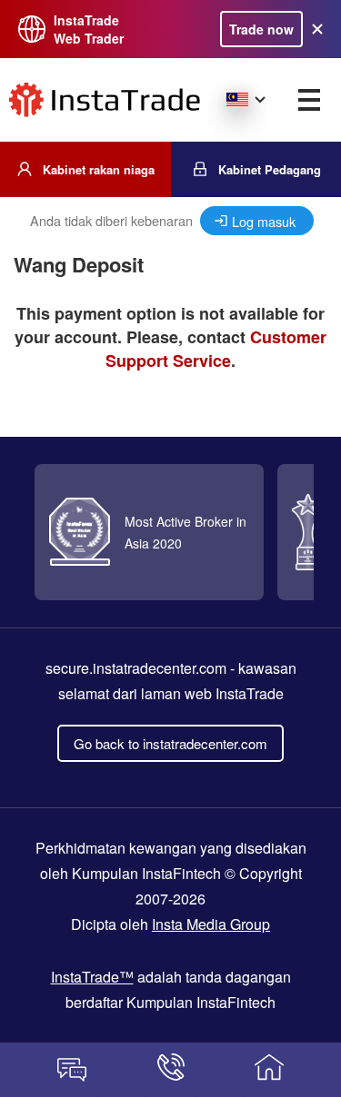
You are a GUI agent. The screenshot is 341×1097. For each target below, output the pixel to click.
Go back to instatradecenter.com (170, 743)
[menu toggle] (309, 100)
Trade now (261, 29)
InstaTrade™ (92, 976)
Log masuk (264, 221)
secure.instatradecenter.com (135, 667)
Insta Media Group (211, 924)
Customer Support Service (215, 348)
